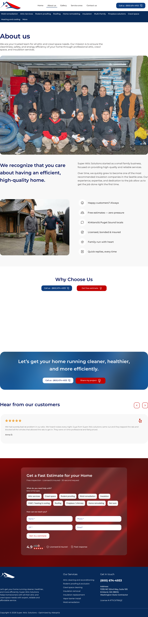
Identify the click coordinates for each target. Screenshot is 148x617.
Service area (76, 5)
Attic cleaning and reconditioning (78, 580)
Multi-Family (100, 14)
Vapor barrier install (72, 598)
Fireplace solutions (117, 14)
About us (52, 5)
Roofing (57, 14)
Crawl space (133, 14)
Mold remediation (9, 14)
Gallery (63, 5)
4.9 (29, 547)
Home (40, 5)
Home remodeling (71, 14)
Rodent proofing (43, 14)
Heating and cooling (10, 19)
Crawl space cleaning (72, 587)
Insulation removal (71, 591)
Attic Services (26, 14)
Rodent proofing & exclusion (76, 584)
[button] (137, 405)
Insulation (87, 14)
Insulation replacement (74, 595)
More (25, 19)
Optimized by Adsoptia (49, 613)
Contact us (92, 5)
